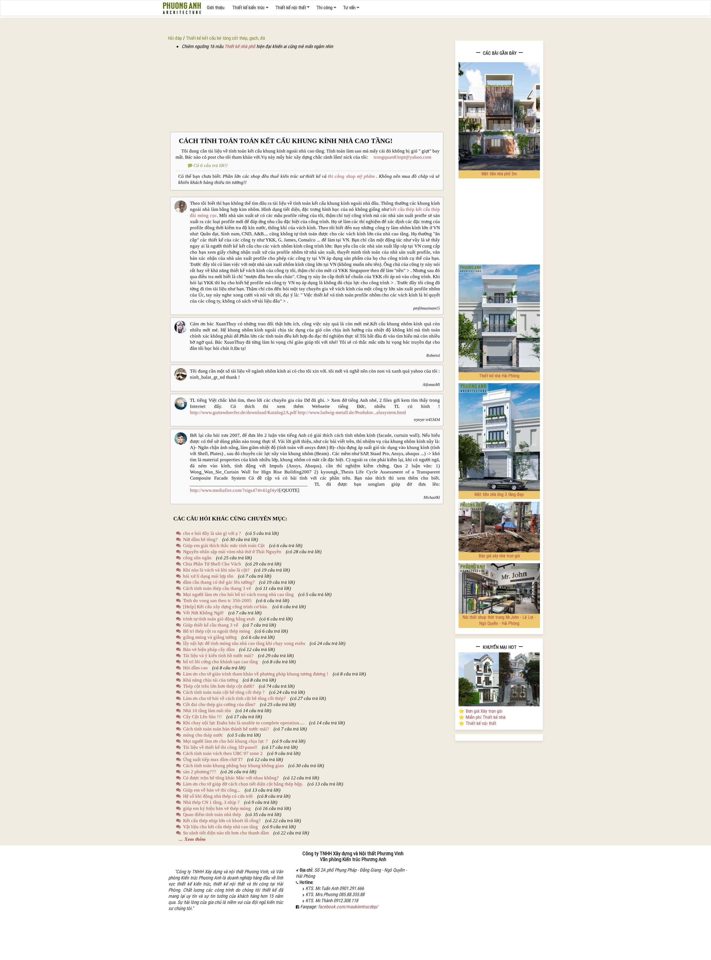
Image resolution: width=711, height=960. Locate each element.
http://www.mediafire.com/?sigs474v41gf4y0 (234, 490)
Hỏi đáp (175, 38)
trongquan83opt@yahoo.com (400, 157)
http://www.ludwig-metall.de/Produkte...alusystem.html (352, 412)
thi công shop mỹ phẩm (351, 176)
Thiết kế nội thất (290, 7)
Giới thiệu (215, 7)
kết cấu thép (403, 209)
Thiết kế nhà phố (239, 46)
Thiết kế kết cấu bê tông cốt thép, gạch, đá (225, 38)
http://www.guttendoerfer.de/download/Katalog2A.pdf (243, 412)
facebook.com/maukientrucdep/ (348, 907)
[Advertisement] (307, 90)
